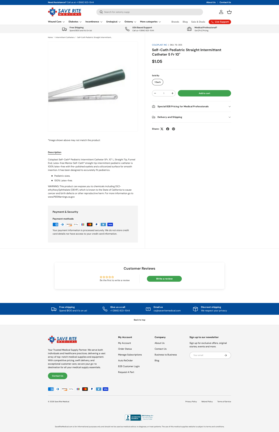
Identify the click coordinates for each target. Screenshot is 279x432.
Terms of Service (224, 401)
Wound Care (54, 21)
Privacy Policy (191, 401)
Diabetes (73, 21)
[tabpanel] (93, 178)
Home (50, 37)
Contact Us (225, 2)
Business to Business (166, 354)
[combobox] (149, 12)
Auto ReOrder (125, 360)
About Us (211, 2)
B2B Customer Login (129, 366)
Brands (175, 21)
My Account (124, 343)
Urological (111, 21)
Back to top (139, 320)
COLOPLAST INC (159, 45)
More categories (149, 21)
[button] (229, 12)
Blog (185, 21)
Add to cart (204, 93)
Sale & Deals (198, 21)
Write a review (164, 278)
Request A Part (126, 372)
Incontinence (92, 21)
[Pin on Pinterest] (173, 129)
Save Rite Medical (62, 401)
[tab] (54, 152)
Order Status (125, 348)
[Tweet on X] (162, 129)
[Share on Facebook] (168, 129)
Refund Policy (207, 401)
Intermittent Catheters (65, 37)
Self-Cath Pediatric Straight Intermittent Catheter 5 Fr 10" (94, 37)
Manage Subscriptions (130, 354)
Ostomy (129, 21)
